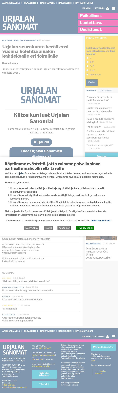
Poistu (48, 228)
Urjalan (20, 173)
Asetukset (64, 228)
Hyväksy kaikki (85, 228)
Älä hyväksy (31, 228)
